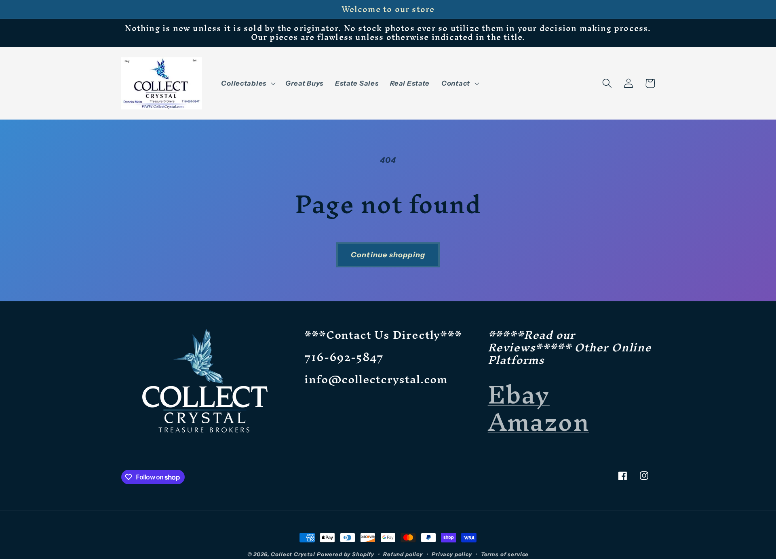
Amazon (538, 422)
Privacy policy (452, 554)
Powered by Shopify (345, 554)
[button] (247, 83)
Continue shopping (388, 254)
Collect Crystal (293, 554)
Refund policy (403, 554)
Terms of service (505, 554)
